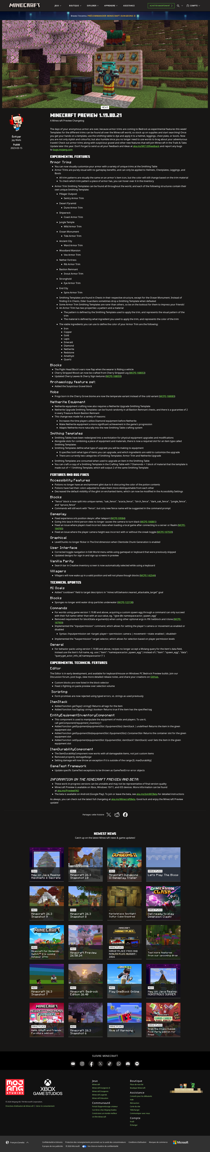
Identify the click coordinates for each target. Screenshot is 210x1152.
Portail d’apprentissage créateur (105, 1106)
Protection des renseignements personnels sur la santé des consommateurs (95, 1142)
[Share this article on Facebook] (125, 814)
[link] (73, 1064)
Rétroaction (134, 1103)
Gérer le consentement (45, 1106)
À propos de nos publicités (52, 1146)
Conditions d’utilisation (137, 1142)
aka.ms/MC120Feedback (146, 146)
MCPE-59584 (118, 518)
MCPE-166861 (148, 521)
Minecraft (96, 1084)
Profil (132, 1121)
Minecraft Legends (99, 1095)
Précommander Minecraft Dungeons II (112, 15)
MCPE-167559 (164, 532)
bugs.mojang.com (63, 149)
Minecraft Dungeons (100, 1091)
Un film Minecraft (99, 1117)
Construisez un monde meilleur (104, 1113)
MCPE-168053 (137, 372)
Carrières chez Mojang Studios (104, 1110)
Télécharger (135, 1110)
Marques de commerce (158, 1142)
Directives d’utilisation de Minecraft (20, 1106)
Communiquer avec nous (140, 1113)
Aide (132, 1099)
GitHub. (154, 676)
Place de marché (136, 1084)
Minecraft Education (100, 1098)
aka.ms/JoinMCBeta (146, 794)
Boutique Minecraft (137, 1088)
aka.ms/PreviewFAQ (68, 790)
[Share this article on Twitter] (108, 814)
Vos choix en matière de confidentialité (102, 1146)
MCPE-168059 (113, 376)
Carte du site (135, 1106)
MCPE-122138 (125, 602)
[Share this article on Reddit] (117, 814)
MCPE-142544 (147, 575)
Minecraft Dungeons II (101, 1088)
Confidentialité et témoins (52, 1142)
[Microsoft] (180, 1142)
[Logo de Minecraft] (24, 5)
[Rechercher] (180, 5)
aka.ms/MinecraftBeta (123, 799)
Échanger (134, 1125)
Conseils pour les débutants (141, 1096)
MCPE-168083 (167, 396)
